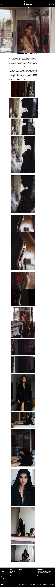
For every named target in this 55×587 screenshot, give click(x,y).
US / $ (48, 4)
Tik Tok (2, 576)
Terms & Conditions (36, 584)
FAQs (20, 573)
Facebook (2, 571)
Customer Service (51, 584)
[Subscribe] (52, 575)
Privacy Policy (41, 584)
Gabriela (26, 70)
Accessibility (46, 584)
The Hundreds (24, 584)
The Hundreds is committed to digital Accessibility (9, 580)
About (20, 571)
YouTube (2, 578)
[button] (1, 4)
